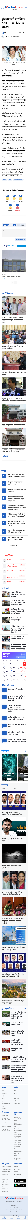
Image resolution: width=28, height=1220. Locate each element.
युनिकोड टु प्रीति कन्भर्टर (17, 1159)
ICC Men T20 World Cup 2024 (6, 1119)
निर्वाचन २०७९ (5, 1179)
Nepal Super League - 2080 (6, 1130)
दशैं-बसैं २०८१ (5, 1191)
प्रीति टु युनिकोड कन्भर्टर (17, 1155)
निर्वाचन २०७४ (5, 1174)
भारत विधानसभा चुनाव (18, 180)
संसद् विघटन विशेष (6, 1172)
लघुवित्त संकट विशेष (6, 1169)
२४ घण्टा (3, 789)
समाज (3, 1091)
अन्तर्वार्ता (4, 1098)
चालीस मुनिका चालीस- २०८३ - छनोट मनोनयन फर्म (18, 1136)
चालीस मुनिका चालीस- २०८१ (17, 1145)
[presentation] (12, 282)
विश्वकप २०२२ (5, 1189)
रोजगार (15, 1096)
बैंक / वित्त (16, 1098)
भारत (10, 180)
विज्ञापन (16, 1172)
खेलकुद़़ (3, 1101)
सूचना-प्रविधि (17, 1104)
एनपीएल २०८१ (5, 1116)
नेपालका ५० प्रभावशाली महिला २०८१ (18, 1124)
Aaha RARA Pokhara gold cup (6, 1126)
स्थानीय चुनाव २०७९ (6, 1177)
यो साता (8, 789)
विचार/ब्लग (4, 1093)
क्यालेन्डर (6, 654)
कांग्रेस (4, 180)
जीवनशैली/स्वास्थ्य (6, 1104)
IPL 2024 (4, 1122)
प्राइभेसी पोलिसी (17, 1174)
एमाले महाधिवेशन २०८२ (5, 1185)
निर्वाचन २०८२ (5, 1182)
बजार (15, 1091)
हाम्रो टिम (16, 1167)
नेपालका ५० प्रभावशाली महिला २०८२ (18, 1119)
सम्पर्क (15, 1177)
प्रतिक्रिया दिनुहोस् (20, 239)
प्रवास (3, 1106)
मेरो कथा (16, 1149)
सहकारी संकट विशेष (6, 1167)
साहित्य (3, 1096)
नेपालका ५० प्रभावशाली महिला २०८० (18, 1130)
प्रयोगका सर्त (17, 1169)
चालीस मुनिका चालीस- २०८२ (17, 1141)
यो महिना (14, 789)
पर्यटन (15, 1093)
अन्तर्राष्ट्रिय (4, 1109)
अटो (15, 1101)
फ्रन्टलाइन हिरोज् (18, 1151)
